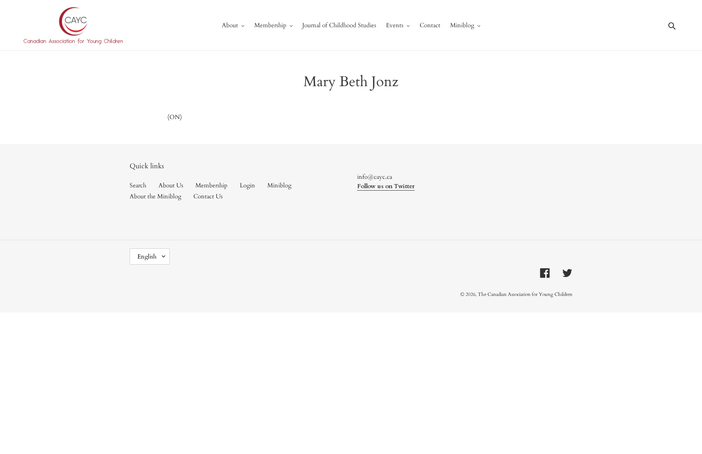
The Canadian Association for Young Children (525, 294)
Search (138, 185)
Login (247, 185)
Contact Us (208, 196)
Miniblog (279, 185)
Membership (211, 185)
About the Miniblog (155, 196)
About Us (170, 185)
